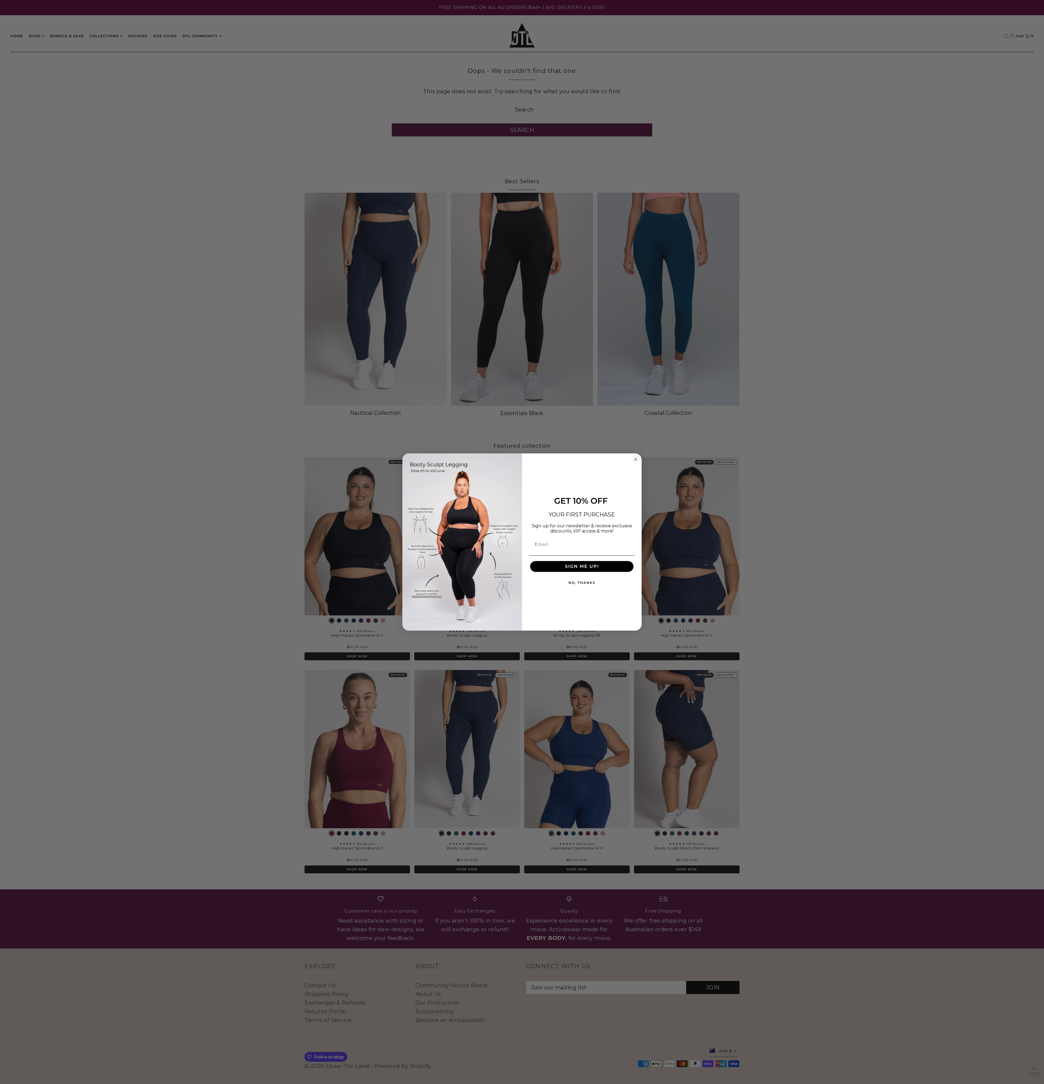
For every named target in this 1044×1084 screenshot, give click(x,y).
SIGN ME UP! (582, 566)
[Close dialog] (635, 459)
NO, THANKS (581, 583)
